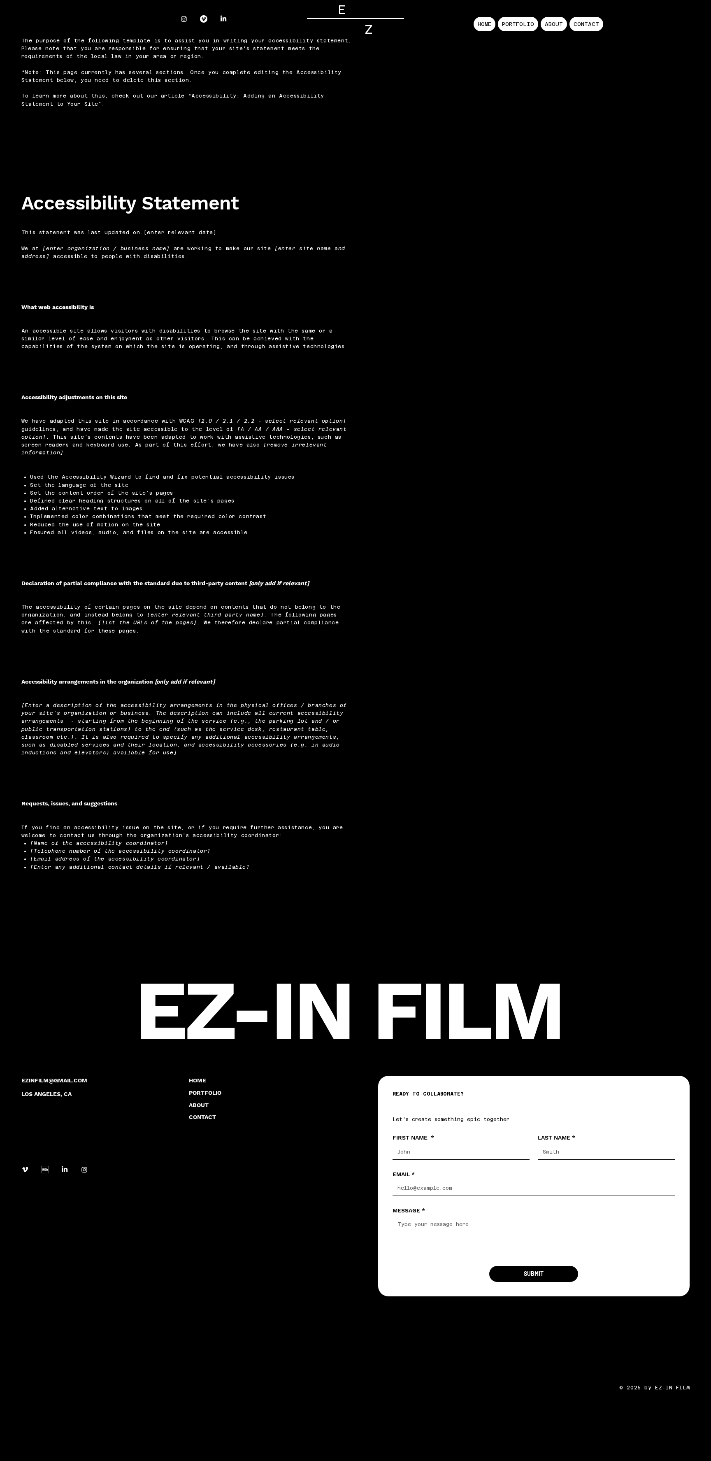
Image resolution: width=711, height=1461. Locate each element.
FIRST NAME (413, 1137)
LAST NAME (556, 1137)
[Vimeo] (203, 19)
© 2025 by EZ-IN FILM (654, 1388)
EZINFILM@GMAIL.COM (54, 1080)
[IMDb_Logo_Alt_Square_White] (45, 1169)
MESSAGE (409, 1210)
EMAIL (404, 1174)
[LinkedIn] (223, 19)
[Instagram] (184, 19)
